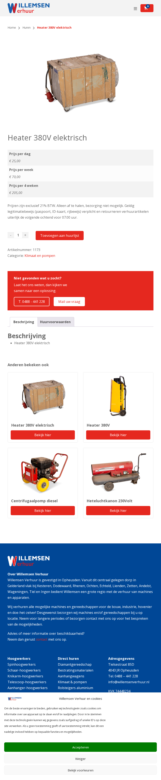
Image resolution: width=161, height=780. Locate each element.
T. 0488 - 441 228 (31, 301)
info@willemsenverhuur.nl (128, 682)
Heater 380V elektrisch (32, 425)
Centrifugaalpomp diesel (34, 500)
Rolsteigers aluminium (75, 688)
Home (12, 27)
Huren (26, 27)
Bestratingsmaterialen (75, 670)
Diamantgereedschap (75, 664)
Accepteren (80, 747)
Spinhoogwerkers (22, 664)
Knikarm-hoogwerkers (25, 676)
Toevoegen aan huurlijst (59, 235)
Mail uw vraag (69, 301)
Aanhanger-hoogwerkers (28, 688)
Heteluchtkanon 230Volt (109, 500)
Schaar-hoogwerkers (24, 670)
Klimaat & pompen (72, 682)
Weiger (80, 759)
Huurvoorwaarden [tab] (55, 322)
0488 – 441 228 (126, 676)
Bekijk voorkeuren (80, 770)
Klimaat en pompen (40, 255)
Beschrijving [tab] (23, 322)
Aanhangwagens (71, 676)
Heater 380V (98, 425)
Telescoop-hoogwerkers (27, 682)
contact (41, 639)
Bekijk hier (42, 435)
